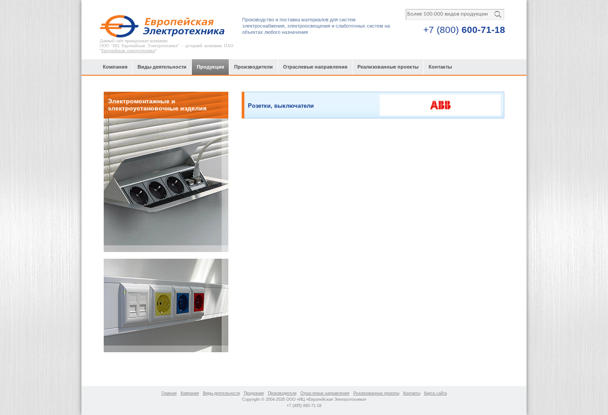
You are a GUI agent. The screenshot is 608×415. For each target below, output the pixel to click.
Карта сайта (435, 393)
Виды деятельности (162, 66)
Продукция (210, 66)
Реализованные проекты (387, 66)
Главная (169, 393)
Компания (115, 66)
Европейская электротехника (128, 50)
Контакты (440, 66)
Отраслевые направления (315, 66)
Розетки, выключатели (281, 105)
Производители (253, 66)
